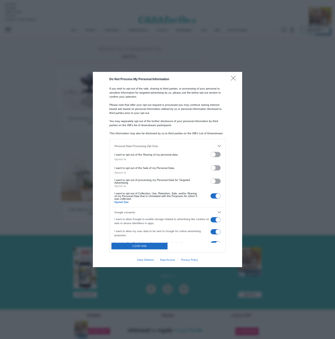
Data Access (167, 259)
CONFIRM (139, 246)
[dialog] (167, 169)
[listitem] (167, 146)
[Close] (234, 79)
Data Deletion (145, 259)
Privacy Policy (189, 259)
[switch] (216, 154)
